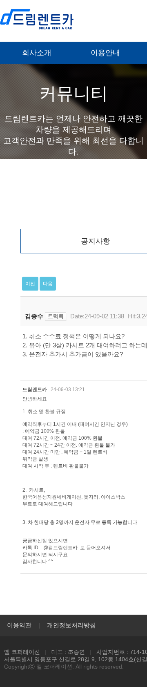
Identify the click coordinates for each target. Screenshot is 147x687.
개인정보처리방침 (71, 625)
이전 (30, 283)
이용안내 (105, 53)
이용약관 (19, 625)
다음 (48, 283)
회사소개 (36, 53)
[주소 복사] (56, 316)
